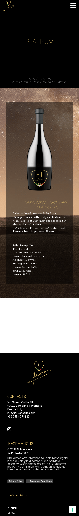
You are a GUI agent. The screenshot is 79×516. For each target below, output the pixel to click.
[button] (9, 430)
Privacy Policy (15, 481)
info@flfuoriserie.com (21, 413)
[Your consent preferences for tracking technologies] (72, 509)
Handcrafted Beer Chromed (34, 82)
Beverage (45, 79)
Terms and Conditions (41, 481)
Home (31, 79)
